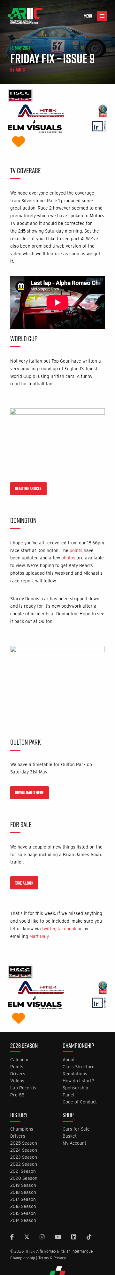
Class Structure (79, 1066)
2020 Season (23, 1178)
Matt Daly (39, 936)
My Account (74, 1143)
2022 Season (23, 1164)
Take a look (24, 883)
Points (16, 1066)
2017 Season (23, 1199)
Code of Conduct (80, 1102)
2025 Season (23, 1143)
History (18, 1115)
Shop (68, 1115)
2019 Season (23, 1185)
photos (68, 557)
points (76, 550)
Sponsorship (75, 1088)
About (69, 1059)
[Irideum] (99, 127)
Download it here (29, 792)
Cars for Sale (76, 1129)
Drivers (17, 1073)
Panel (68, 1095)
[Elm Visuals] (35, 127)
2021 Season (23, 1171)
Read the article (28, 488)
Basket (70, 1136)
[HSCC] (20, 96)
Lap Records (23, 1088)
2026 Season (24, 1046)
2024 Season (23, 1150)
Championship (78, 1046)
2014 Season (23, 1220)
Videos (17, 1081)
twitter (48, 928)
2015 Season (23, 1213)
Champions (21, 1129)
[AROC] (102, 112)
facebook (66, 928)
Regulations (75, 1073)
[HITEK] (41, 112)
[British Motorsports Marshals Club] (18, 142)
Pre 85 (17, 1095)
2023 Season (23, 1157)
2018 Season (23, 1192)
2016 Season (23, 1206)
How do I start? (78, 1081)
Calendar (19, 1059)
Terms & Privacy (52, 1258)
